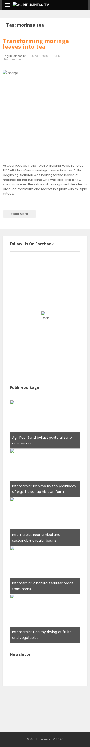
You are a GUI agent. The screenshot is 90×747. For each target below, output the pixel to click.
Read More (19, 214)
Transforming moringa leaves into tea (36, 43)
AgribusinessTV (15, 56)
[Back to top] (74, 736)
